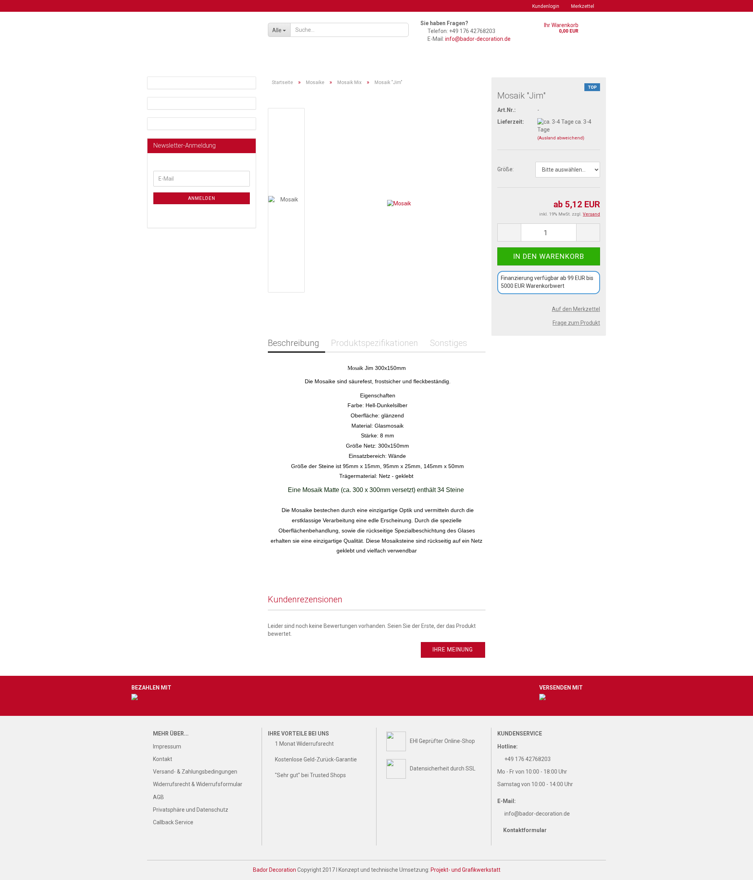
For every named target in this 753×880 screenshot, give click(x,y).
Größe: (505, 169)
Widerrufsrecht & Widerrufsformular (197, 784)
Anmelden (201, 198)
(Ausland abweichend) (560, 138)
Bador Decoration (274, 870)
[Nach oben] (731, 868)
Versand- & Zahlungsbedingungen (195, 771)
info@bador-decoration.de (478, 39)
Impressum (167, 746)
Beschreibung (293, 343)
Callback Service (173, 822)
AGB (158, 797)
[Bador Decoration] (204, 35)
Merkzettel (582, 6)
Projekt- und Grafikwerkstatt (465, 870)
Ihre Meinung (453, 649)
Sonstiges (448, 343)
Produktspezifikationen (374, 343)
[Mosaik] (399, 200)
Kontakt (162, 759)
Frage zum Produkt (576, 323)
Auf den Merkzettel (576, 309)
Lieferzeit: (510, 122)
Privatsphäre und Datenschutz (190, 810)
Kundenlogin (545, 6)
